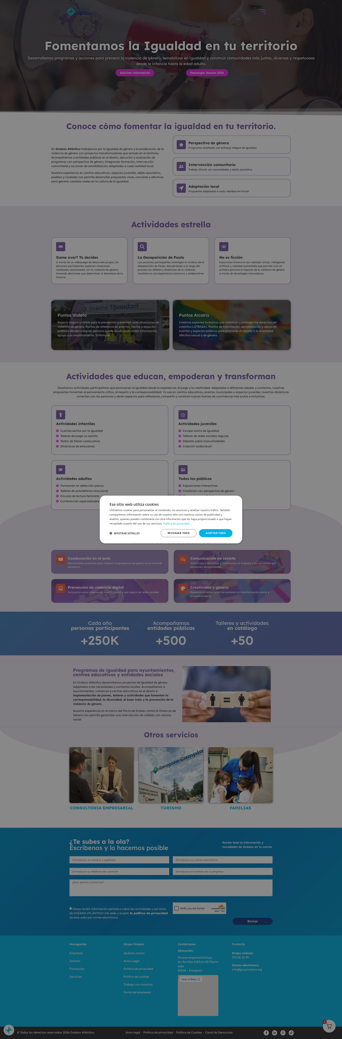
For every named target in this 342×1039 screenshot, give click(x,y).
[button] (125, 533)
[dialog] (171, 519)
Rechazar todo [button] (179, 533)
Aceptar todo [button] (216, 533)
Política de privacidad (176, 523)
